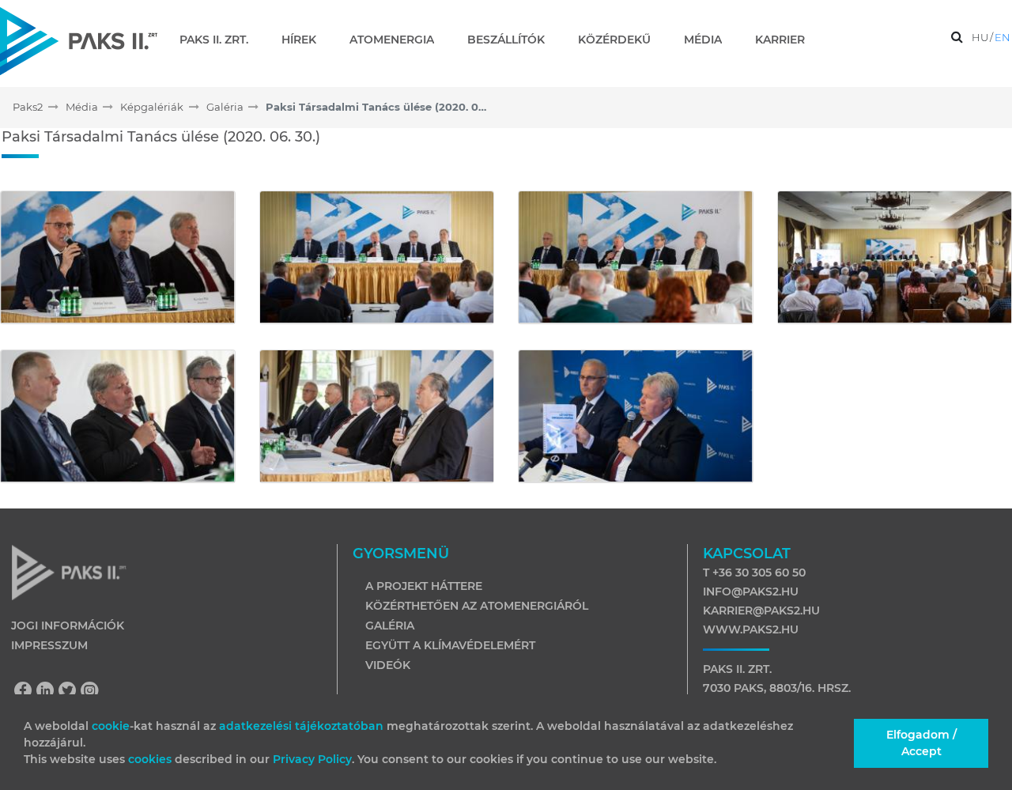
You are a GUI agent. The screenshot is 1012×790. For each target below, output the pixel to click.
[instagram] (90, 692)
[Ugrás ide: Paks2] (78, 40)
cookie (111, 726)
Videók (387, 665)
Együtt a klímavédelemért (450, 645)
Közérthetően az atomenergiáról (476, 606)
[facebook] (27, 692)
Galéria (389, 625)
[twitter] (71, 692)
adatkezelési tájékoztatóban (301, 726)
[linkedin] (49, 692)
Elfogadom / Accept (921, 743)
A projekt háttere (423, 586)
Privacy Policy (312, 759)
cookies (151, 759)
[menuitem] (220, 39)
